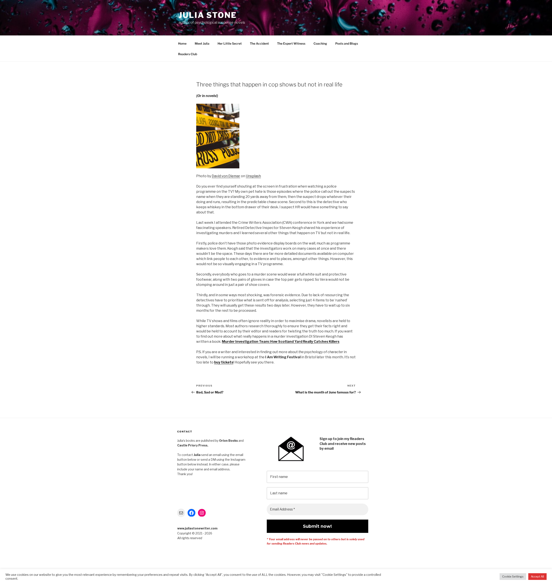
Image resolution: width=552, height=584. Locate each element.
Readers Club (187, 54)
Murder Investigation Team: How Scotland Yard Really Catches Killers (280, 342)
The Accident (259, 43)
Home (182, 43)
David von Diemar (226, 176)
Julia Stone (208, 15)
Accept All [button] (537, 576)
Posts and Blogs (346, 43)
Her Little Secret (230, 43)
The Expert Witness (291, 43)
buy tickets (223, 362)
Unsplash (253, 176)
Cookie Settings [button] (513, 576)
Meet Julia (202, 43)
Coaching (320, 43)
